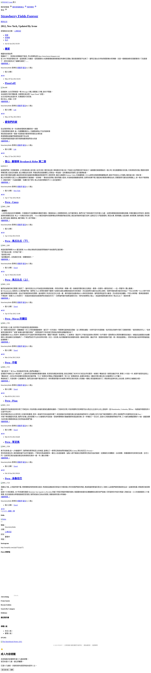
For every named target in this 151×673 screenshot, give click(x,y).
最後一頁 (11, 511)
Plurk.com (16, 595)
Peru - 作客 (11, 362)
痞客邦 (19, 68)
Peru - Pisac (11, 400)
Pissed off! (10, 83)
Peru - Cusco (11, 202)
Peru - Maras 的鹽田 (16, 318)
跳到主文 (4, 22)
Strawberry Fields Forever (19, 16)
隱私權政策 (87, 645)
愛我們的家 (11, 122)
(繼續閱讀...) (5, 63)
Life (15, 110)
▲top (3, 75)
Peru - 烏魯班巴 (13, 478)
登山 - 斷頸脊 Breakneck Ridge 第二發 (25, 161)
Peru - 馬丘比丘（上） (17, 279)
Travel (16, 268)
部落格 (7, 38)
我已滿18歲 (5, 670)
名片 (6, 40)
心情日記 (17, 31)
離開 (11, 670)
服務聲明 (95, 645)
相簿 (6, 35)
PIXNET (60, 645)
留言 (24, 68)
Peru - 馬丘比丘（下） (17, 241)
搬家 (7, 48)
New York (17, 191)
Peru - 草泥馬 (12, 442)
